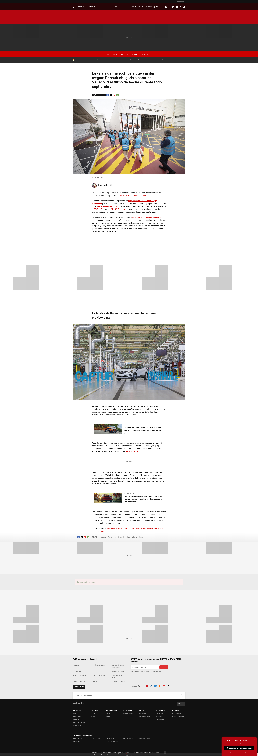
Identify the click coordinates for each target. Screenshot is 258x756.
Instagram (173, 7)
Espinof (108, 716)
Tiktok (184, 7)
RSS (159, 685)
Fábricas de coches (123, 537)
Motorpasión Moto (144, 716)
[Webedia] (180, 1)
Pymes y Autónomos (178, 716)
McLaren (105, 60)
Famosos (91, 60)
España (151, 60)
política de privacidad (155, 671)
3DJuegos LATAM (95, 738)
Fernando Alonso (160, 60)
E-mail (117, 95)
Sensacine (109, 713)
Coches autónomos (79, 682)
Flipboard (114, 95)
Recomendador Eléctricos (141, 7)
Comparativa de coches (117, 676)
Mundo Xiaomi (77, 725)
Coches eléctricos (99, 665)
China (98, 60)
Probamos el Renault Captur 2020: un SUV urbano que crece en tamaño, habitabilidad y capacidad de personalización (142, 430)
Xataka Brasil (77, 741)
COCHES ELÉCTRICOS (97, 7)
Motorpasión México (145, 738)
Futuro (95, 682)
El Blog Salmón (176, 713)
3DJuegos (93, 713)
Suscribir (164, 667)
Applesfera (76, 719)
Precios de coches (99, 675)
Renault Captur (132, 451)
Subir (179, 704)
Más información (131, 754)
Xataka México (77, 738)
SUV (94, 671)
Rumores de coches (80, 675)
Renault (110, 537)
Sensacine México (111, 738)
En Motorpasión (129, 425)
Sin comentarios (99, 95)
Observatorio (115, 7)
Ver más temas (79, 687)
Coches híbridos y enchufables (118, 666)
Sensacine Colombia (112, 741)
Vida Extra (92, 716)
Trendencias (159, 713)
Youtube (177, 7)
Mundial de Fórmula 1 (119, 682)
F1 (125, 7)
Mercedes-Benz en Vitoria (107, 206)
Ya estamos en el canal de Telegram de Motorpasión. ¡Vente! (127, 54)
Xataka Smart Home (79, 722)
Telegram (166, 7)
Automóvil (113, 60)
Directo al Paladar (128, 713)
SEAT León (98, 209)
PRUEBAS (81, 7)
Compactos (77, 671)
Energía (143, 60)
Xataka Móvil (77, 716)
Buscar (181, 695)
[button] (105, 185)
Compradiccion (160, 719)
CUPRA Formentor (119, 209)
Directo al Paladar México (128, 739)
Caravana (121, 60)
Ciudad (137, 60)
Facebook (170, 7)
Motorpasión (142, 713)
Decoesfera (159, 716)
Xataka (75, 713)
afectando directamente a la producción (135, 195)
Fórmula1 (76, 665)
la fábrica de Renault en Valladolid (147, 217)
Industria (103, 537)
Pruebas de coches (118, 671)
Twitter (180, 7)
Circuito (129, 60)
